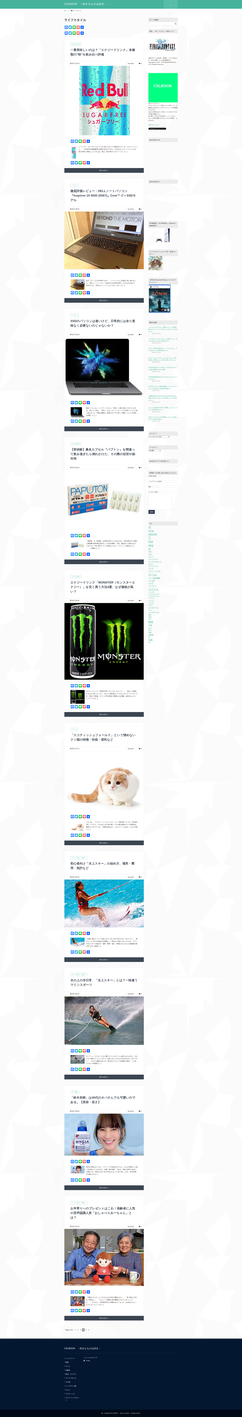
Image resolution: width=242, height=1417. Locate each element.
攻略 (149, 619)
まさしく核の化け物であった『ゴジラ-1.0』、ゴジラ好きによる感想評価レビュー (162, 349)
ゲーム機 (151, 581)
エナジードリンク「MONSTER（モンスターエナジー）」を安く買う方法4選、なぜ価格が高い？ (102, 587)
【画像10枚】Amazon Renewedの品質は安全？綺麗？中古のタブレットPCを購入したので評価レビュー (162, 398)
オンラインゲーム (153, 566)
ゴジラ (151, 583)
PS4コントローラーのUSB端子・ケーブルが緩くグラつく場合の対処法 (162, 418)
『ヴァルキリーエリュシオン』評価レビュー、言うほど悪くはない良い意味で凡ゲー (163, 339)
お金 (149, 554)
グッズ (151, 568)
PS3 (149, 538)
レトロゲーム (153, 608)
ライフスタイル (71, 1378)
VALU (150, 551)
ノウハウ (151, 598)
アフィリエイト (153, 559)
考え (150, 630)
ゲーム (152, 574)
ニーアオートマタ (153, 594)
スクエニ (153, 589)
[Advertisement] (163, 158)
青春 (149, 642)
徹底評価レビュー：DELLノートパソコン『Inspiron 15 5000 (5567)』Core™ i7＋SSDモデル (103, 195)
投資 (149, 617)
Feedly (88, 1360)
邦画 (150, 640)
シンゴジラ (152, 586)
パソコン (151, 603)
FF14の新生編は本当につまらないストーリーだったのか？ (162, 378)
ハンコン (151, 600)
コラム (68, 1390)
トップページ (70, 1358)
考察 (149, 632)
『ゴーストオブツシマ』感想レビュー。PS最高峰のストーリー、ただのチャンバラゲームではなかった (163, 329)
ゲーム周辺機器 (154, 578)
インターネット (155, 562)
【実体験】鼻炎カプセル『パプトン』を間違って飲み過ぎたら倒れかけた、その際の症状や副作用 (102, 454)
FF (149, 527)
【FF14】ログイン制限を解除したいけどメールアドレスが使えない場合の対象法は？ (162, 387)
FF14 (151, 531)
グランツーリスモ (154, 571)
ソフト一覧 (151, 592)
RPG (151, 545)
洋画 (150, 625)
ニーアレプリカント (153, 596)
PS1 (149, 536)
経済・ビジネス (71, 1374)
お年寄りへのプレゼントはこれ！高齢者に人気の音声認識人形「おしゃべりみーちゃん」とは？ (102, 1213)
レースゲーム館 (71, 1386)
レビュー (150, 609)
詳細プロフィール (153, 124)
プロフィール (70, 1394)
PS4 (150, 541)
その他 (68, 1382)
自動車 (151, 635)
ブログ (150, 605)
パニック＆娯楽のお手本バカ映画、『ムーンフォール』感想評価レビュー (163, 408)
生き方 (150, 627)
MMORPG (152, 534)
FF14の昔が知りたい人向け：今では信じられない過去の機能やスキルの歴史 (162, 368)
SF (149, 549)
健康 (149, 614)
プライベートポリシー (72, 1399)
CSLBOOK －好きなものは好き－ (85, 3)
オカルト (150, 564)
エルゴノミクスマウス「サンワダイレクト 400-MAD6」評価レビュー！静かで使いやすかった (162, 359)
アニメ (151, 557)
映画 (150, 622)
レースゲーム (153, 612)
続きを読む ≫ (104, 170)
